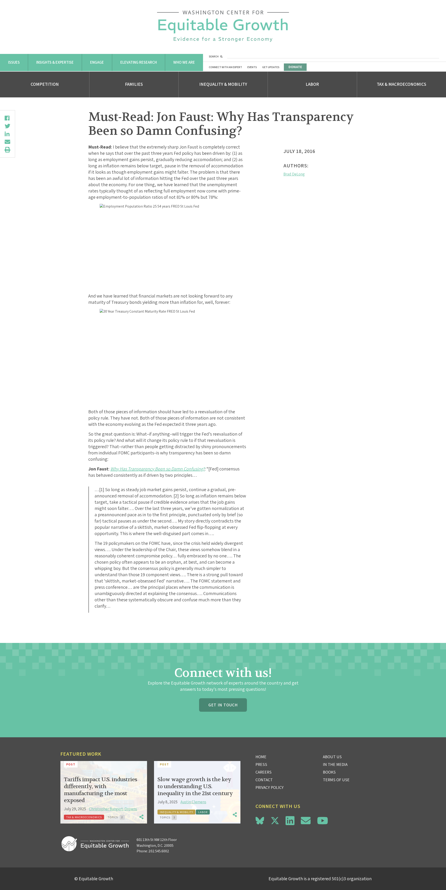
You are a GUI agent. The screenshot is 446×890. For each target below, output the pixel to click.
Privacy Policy (270, 787)
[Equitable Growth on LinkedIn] (290, 820)
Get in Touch (223, 705)
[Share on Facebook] (7, 118)
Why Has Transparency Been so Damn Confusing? (157, 469)
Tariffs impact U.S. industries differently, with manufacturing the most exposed (100, 790)
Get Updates (270, 67)
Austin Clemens (193, 801)
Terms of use (336, 779)
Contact (264, 779)
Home (261, 756)
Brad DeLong (294, 174)
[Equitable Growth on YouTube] (322, 820)
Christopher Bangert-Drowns (113, 808)
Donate (295, 66)
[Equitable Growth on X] (275, 820)
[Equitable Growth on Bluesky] (260, 820)
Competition (45, 84)
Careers (264, 772)
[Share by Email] (7, 142)
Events (252, 67)
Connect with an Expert (225, 67)
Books (329, 772)
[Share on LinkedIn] (7, 134)
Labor (312, 84)
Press (261, 764)
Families (134, 84)
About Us (332, 756)
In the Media (335, 764)
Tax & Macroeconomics (401, 84)
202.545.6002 (158, 851)
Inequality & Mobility (223, 84)
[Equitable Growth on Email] (306, 820)
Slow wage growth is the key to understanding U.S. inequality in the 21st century (195, 786)
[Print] (7, 149)
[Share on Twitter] (7, 126)
